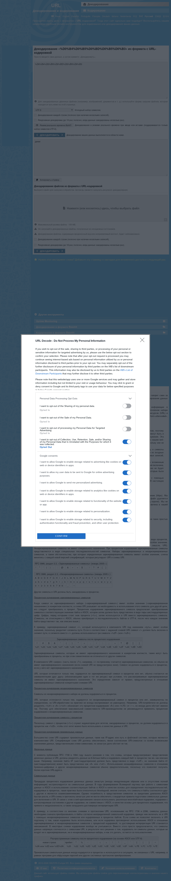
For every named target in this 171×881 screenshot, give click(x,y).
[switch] (127, 406)
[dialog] (85, 441)
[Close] (143, 341)
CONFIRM (61, 536)
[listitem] (85, 398)
